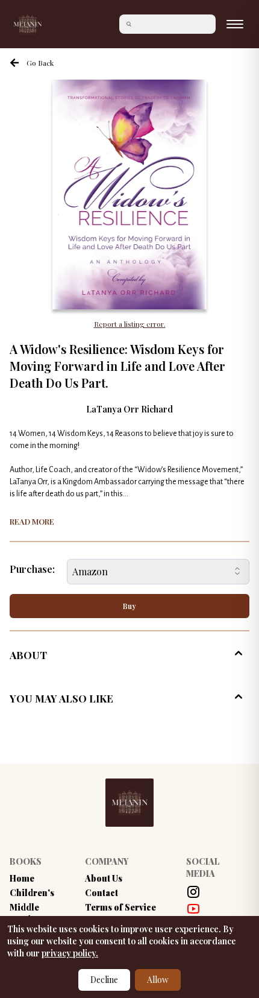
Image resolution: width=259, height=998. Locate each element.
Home (22, 878)
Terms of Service (120, 907)
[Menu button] (234, 24)
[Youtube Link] (193, 909)
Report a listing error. (130, 324)
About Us (103, 878)
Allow (158, 979)
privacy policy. (70, 953)
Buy (129, 606)
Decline (104, 979)
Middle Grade (24, 913)
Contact (101, 893)
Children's (32, 893)
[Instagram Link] (193, 892)
